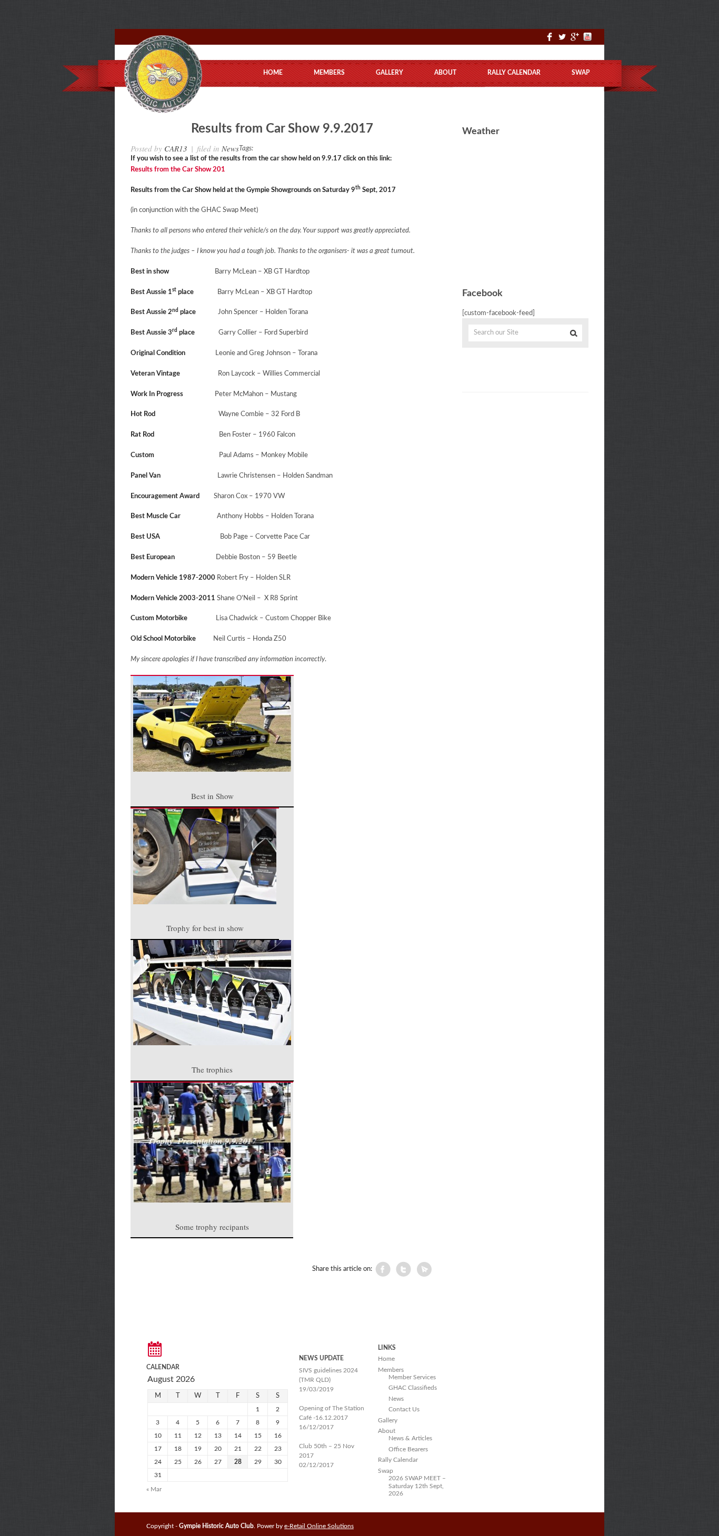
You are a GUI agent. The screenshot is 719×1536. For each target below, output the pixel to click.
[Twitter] (562, 41)
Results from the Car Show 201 (178, 169)
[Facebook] (549, 41)
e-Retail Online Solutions (319, 1526)
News (230, 148)
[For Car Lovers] (162, 111)
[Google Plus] (574, 41)
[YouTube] (587, 41)
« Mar (154, 1489)
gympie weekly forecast (521, 261)
